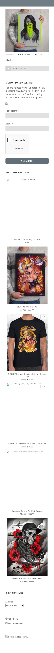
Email (9, 123)
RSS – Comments (15, 623)
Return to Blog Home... (18, 636)
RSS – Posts (12, 619)
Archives (9, 601)
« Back (8, 60)
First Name (12, 110)
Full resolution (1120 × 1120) (30, 54)
